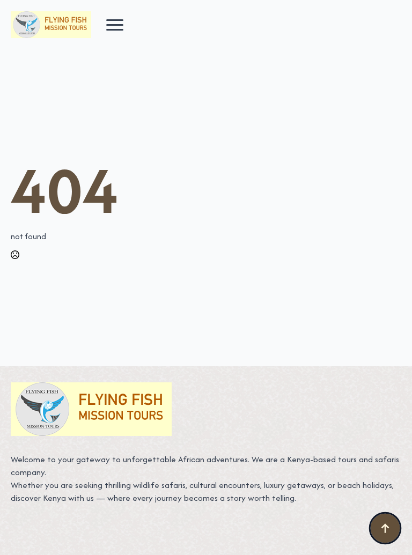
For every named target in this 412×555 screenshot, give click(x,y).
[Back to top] (385, 528)
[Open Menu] (114, 24)
